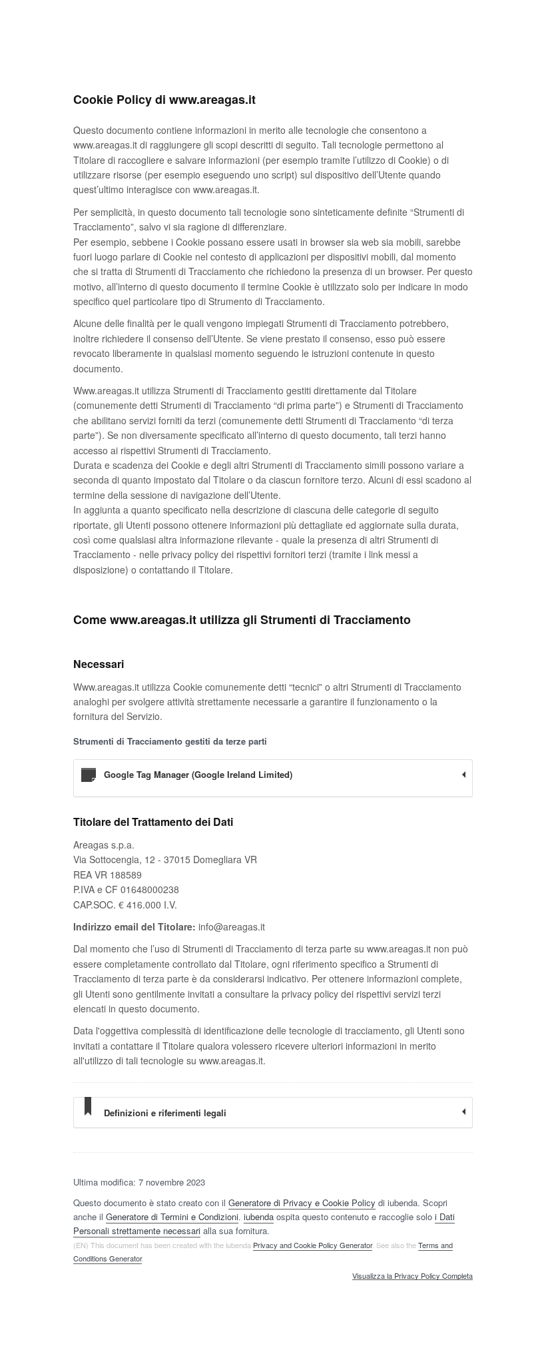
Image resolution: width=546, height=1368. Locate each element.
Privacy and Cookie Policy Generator (312, 1244)
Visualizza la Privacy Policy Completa (412, 1276)
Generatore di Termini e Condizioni (172, 1216)
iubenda (259, 1216)
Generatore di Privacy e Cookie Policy (302, 1202)
